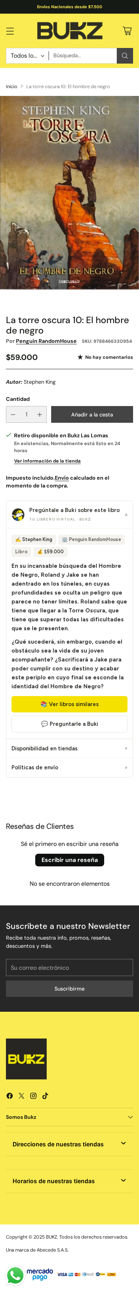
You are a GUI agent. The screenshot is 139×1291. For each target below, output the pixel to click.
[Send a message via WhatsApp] (15, 1275)
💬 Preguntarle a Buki (69, 724)
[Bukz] (69, 30)
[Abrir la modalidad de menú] (9, 30)
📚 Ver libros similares (69, 704)
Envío (62, 477)
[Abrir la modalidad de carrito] (127, 30)
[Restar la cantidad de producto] (13, 414)
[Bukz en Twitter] (21, 1097)
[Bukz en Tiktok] (45, 1097)
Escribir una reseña (70, 860)
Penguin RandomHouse (46, 341)
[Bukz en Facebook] (9, 1097)
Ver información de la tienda (47, 461)
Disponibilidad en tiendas (69, 748)
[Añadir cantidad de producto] (39, 414)
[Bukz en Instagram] (33, 1097)
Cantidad (18, 399)
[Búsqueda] (125, 56)
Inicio (11, 86)
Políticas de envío (69, 767)
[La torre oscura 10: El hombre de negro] (69, 193)
